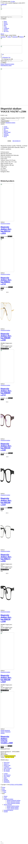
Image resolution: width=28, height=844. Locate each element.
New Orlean (7, 776)
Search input (4, 17)
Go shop (13, 1)
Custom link (4, 4)
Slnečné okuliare (8, 804)
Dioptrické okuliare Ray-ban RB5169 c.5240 (6, 447)
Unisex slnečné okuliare (13, 808)
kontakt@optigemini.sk (10, 756)
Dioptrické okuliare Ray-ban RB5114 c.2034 (6, 230)
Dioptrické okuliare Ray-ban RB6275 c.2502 (6, 558)
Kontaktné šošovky (8, 810)
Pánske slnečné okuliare (13, 807)
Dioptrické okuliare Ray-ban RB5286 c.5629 (6, 678)
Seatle (5, 777)
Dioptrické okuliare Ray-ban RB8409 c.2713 (6, 392)
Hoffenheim (7, 782)
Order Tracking (7, 768)
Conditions (6, 766)
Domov (2, 64)
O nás (5, 27)
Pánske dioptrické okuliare (13, 801)
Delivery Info (7, 765)
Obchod (6, 24)
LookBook (6, 28)
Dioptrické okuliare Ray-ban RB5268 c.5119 (6, 501)
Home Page (6, 762)
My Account (7, 769)
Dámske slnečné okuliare (13, 806)
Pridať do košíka (5, 121)
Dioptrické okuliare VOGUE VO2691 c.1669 (7, 739)
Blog (5, 25)
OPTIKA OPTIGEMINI (16, 784)
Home (5, 21)
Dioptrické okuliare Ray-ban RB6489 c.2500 (6, 337)
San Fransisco (7, 775)
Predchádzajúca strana (6, 65)
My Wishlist (7, 771)
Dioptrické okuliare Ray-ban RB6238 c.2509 (6, 618)
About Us (6, 764)
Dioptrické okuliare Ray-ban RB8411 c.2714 (6, 281)
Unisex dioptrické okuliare (13, 803)
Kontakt (6, 29)
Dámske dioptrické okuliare (13, 800)
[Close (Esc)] (1, 841)
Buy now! (6, 31)
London (6, 773)
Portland (6, 779)
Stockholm (6, 780)
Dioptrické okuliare (9, 64)
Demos (5, 22)
